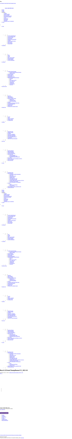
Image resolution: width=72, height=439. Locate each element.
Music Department (11, 151)
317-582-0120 (2, 23)
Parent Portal (6, 19)
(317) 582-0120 (2, 409)
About (3, 26)
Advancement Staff (11, 187)
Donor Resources (10, 173)
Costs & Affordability (11, 60)
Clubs (9, 117)
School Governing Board (12, 220)
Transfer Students (10, 59)
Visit (8, 234)
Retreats (9, 281)
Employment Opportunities (12, 39)
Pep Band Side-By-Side (13, 335)
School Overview (10, 37)
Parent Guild (10, 221)
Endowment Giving (13, 355)
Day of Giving (12, 185)
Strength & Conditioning (11, 314)
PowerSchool (6, 18)
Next (1, 373)
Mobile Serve (12, 99)
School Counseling (11, 118)
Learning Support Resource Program (15, 72)
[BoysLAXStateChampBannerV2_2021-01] (17, 386)
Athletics (3, 122)
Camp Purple (10, 137)
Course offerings (10, 253)
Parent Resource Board (7, 16)
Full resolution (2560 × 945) (18, 372)
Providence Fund (10, 172)
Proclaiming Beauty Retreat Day (15, 156)
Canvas (5, 17)
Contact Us (3, 418)
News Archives (10, 42)
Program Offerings (11, 150)
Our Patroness (10, 38)
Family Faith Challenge (11, 103)
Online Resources (10, 97)
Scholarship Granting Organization (15, 174)
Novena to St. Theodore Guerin (13, 106)
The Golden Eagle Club (13, 178)
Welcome (9, 95)
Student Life (4, 107)
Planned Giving (12, 176)
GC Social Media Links (11, 36)
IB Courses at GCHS (13, 80)
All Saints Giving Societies (14, 181)
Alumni (3, 11)
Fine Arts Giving (10, 160)
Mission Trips (10, 105)
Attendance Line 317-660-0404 (9, 21)
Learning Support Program (12, 71)
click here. (22, 437)
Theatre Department (11, 152)
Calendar (5, 13)
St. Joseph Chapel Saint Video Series (13, 282)
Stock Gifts (11, 175)
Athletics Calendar (7, 14)
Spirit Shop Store (10, 131)
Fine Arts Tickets (6, 195)
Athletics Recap (11, 372)
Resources (11, 84)
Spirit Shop (5, 20)
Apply (9, 56)
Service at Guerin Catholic (12, 98)
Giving (3, 10)
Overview (11, 78)
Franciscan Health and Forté (12, 136)
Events (9, 183)
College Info (12, 82)
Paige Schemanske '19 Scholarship (15, 182)
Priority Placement (11, 58)
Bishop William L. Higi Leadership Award (14, 186)
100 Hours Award (12, 100)
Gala (10, 363)
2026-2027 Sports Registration (12, 138)
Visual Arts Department (11, 153)
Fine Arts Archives (11, 159)
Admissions (4, 45)
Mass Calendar (10, 96)
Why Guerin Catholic (11, 57)
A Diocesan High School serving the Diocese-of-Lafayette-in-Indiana (10, 435)
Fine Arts (3, 141)
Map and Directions (5, 420)
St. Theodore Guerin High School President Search (8, 3)
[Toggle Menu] (0, 204)
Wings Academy (12, 73)
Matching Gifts (12, 177)
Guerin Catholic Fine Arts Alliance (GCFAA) (15, 158)
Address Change (4, 419)
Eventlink (9, 133)
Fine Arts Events (10, 154)
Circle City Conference (11, 134)
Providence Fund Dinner (13, 184)
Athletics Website (10, 132)
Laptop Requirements (11, 76)
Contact (3, 22)
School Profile (10, 43)
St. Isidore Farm (10, 104)
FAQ (10, 79)
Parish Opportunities (13, 101)
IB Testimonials (12, 83)
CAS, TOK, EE (12, 81)
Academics (3, 241)
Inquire (3, 9)
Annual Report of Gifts (13, 179)
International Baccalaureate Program (13, 77)
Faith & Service (4, 86)
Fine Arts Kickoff (12, 155)
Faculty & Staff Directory (12, 35)
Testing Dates (12, 261)
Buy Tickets (10, 157)
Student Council (10, 119)
